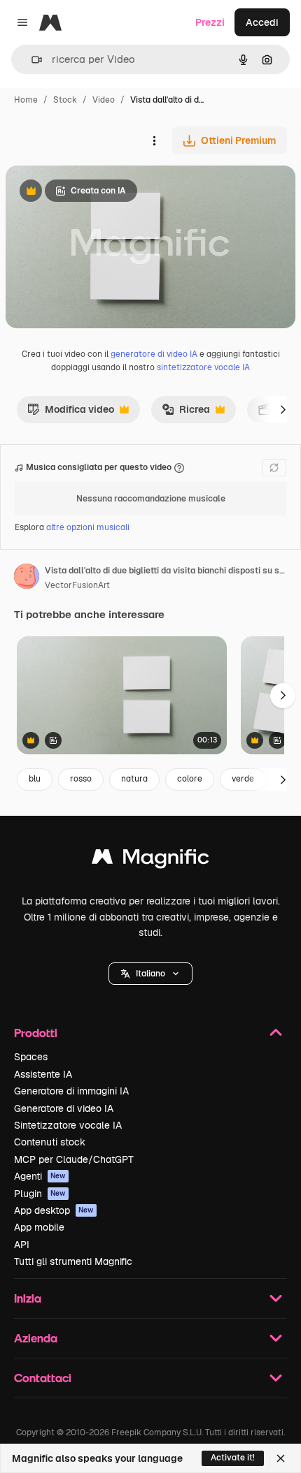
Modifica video (70, 413)
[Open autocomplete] (31, 59)
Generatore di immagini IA (71, 1091)
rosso (81, 778)
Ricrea (186, 413)
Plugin (40, 1193)
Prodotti (35, 1032)
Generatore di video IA (63, 1108)
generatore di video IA (154, 354)
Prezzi (210, 22)
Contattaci (42, 1377)
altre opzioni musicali (88, 527)
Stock (65, 99)
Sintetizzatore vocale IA (68, 1125)
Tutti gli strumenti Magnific (73, 1261)
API (21, 1244)
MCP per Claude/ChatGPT (74, 1159)
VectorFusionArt (77, 585)
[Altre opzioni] (154, 140)
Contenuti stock (49, 1142)
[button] (150, 973)
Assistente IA (43, 1074)
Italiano (150, 973)
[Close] (280, 1458)
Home (26, 99)
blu (35, 778)
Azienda (35, 1338)
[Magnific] (150, 860)
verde (243, 778)
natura (134, 778)
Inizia (27, 1298)
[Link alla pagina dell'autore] (26, 578)
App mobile (39, 1227)
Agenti (40, 1176)
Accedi (262, 22)
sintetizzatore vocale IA (203, 367)
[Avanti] (282, 409)
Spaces (31, 1056)
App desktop (54, 1210)
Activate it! (233, 1457)
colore (189, 778)
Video (103, 99)
